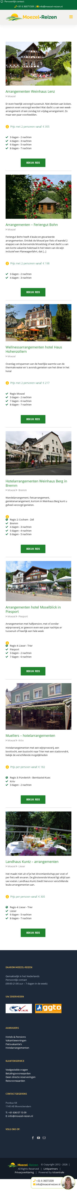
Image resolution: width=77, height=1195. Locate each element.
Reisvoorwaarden (15, 1080)
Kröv (21, 740)
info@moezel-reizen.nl (51, 6)
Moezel (11, 96)
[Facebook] (32, 1137)
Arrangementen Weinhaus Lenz (30, 91)
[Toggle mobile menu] (71, 17)
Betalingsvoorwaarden (18, 1073)
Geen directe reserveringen (21, 1077)
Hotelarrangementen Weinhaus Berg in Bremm (36, 483)
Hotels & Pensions (16, 1037)
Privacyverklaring (24, 1172)
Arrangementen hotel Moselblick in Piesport (33, 609)
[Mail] (44, 1137)
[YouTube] (38, 1137)
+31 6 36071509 (25, 6)
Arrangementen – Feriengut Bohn (32, 224)
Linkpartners (51, 1168)
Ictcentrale (58, 1172)
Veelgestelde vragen (17, 1069)
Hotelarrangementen (17, 1047)
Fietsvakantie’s (14, 1044)
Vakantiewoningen (16, 1040)
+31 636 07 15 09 (17, 1112)
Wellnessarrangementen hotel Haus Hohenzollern (34, 349)
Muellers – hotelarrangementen (30, 735)
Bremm (23, 490)
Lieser (22, 866)
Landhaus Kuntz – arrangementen (32, 861)
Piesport (23, 616)
